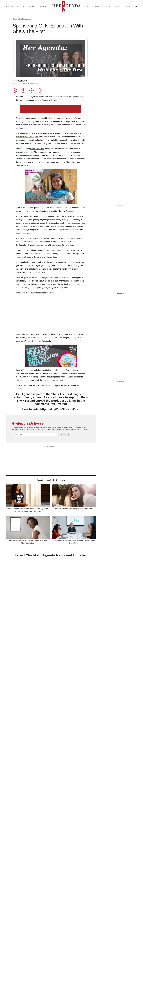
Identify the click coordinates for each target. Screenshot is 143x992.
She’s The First (37, 149)
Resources (32, 7)
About (88, 7)
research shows (66, 140)
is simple (31, 262)
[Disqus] (51, 790)
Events (43, 7)
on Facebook (44, 341)
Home (15, 19)
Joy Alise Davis (21, 81)
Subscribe (118, 7)
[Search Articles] (135, 7)
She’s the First (52, 262)
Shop (108, 7)
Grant (128, 7)
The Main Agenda (24, 19)
